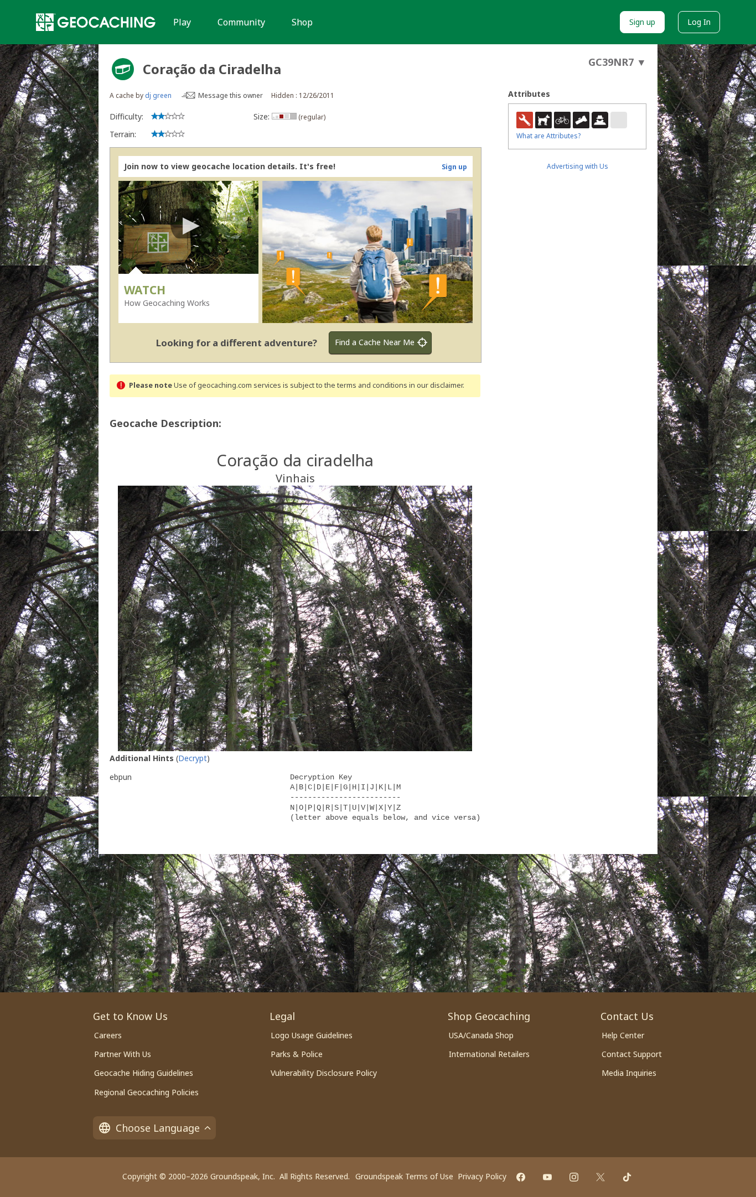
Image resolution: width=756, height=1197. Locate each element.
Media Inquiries (629, 1073)
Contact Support (632, 1054)
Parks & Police (297, 1054)
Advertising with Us (577, 166)
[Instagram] (574, 1177)
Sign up (642, 22)
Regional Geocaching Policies (146, 1092)
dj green (158, 95)
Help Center (623, 1035)
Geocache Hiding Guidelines (143, 1073)
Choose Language (158, 1127)
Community (241, 22)
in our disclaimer (436, 385)
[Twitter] (600, 1177)
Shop (302, 22)
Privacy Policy (482, 1176)
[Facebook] (520, 1177)
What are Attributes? (548, 135)
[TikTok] (627, 1177)
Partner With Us (122, 1054)
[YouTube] (547, 1177)
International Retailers (489, 1054)
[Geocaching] (96, 22)
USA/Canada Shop (481, 1035)
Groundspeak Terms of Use (404, 1176)
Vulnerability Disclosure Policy (324, 1073)
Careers (108, 1035)
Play (182, 22)
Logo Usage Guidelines (312, 1035)
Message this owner (230, 95)
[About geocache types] (123, 69)
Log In (699, 22)
